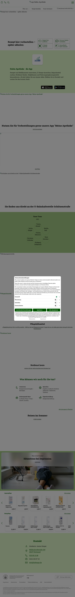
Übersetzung (18, 299)
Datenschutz (32, 319)
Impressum (43, 319)
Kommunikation (19, 305)
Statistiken (17, 302)
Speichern (39, 310)
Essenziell (17, 296)
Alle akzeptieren (53, 310)
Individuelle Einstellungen (23, 310)
